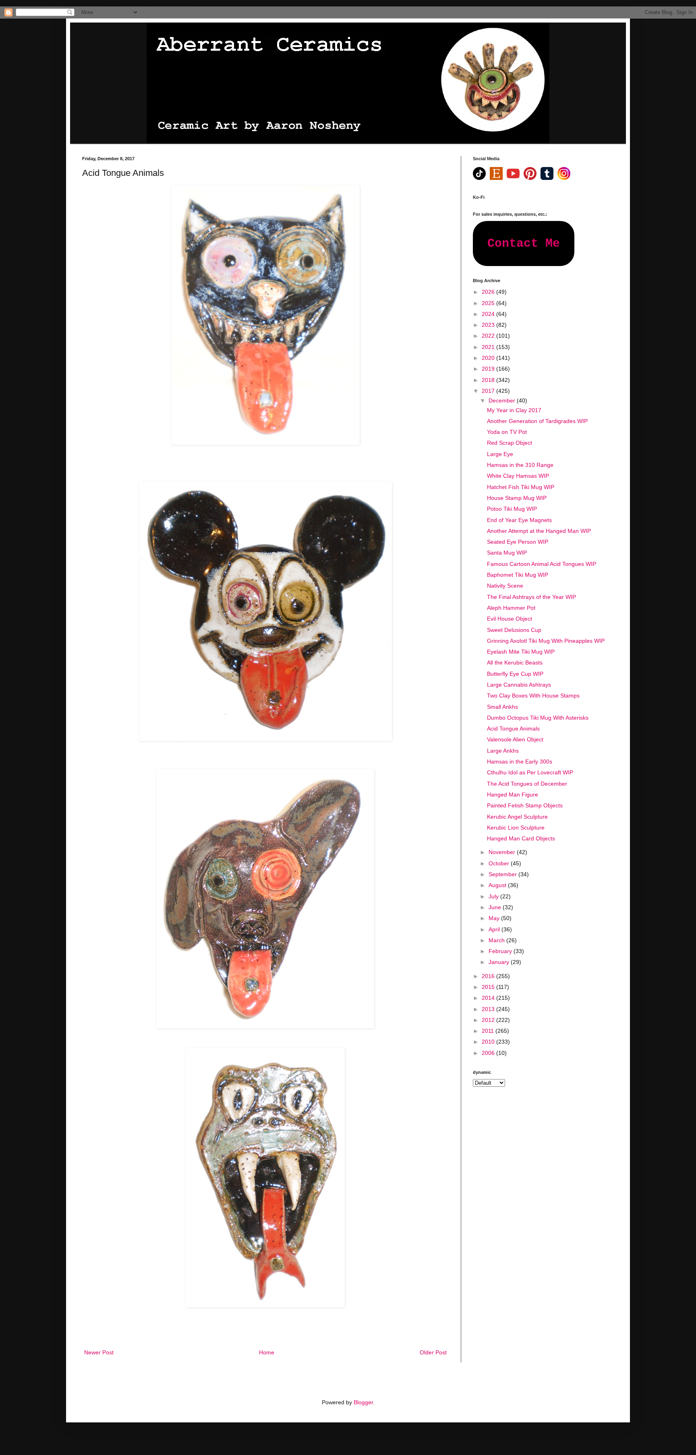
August (498, 885)
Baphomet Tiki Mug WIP (517, 575)
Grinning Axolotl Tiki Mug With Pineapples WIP (546, 641)
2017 (489, 391)
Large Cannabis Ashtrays (519, 684)
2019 (489, 368)
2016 (489, 976)
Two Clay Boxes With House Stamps (533, 695)
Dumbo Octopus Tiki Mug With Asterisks (537, 717)
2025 (489, 303)
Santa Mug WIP (507, 552)
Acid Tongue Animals (513, 728)
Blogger (363, 1402)
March (497, 940)
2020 (489, 358)
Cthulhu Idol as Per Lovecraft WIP (530, 772)
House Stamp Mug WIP (517, 498)
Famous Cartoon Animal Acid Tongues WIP (541, 564)
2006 (489, 1053)
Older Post (433, 1352)
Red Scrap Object (509, 443)
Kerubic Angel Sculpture (517, 816)
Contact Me (523, 243)
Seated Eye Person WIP (517, 542)
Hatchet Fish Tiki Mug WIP (520, 487)
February (501, 951)
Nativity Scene (505, 585)
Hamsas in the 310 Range (520, 465)
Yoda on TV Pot (507, 432)
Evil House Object (509, 618)
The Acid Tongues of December (527, 783)
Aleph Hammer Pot (511, 608)
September (503, 874)
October (500, 863)
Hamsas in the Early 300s (519, 761)
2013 (489, 1009)
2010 (489, 1041)
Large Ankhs (503, 750)
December (503, 400)
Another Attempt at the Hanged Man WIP (539, 531)
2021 (489, 347)
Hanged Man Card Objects (521, 838)
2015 (489, 987)
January (500, 962)
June (496, 907)
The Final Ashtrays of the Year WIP (531, 597)
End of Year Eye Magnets (519, 520)
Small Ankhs (502, 707)
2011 (488, 1031)
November (503, 852)
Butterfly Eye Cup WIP (515, 674)
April (495, 929)
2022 (489, 335)
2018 (489, 380)
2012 (489, 1020)
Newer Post (99, 1352)
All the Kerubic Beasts (515, 662)
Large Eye (500, 454)
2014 (489, 998)
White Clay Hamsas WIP (518, 476)
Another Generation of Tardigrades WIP (537, 421)
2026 (489, 292)
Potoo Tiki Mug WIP (512, 509)
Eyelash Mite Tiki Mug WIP (521, 651)
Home (266, 1352)
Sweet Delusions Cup (514, 630)
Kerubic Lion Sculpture (516, 827)
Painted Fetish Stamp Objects (525, 805)
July (494, 896)
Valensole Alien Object (515, 739)
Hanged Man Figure (512, 794)
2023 (489, 325)
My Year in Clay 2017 (514, 410)
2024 (489, 314)
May (495, 918)
